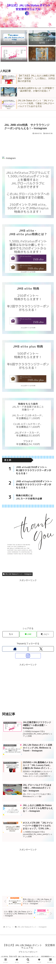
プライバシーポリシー (28, 952)
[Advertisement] (28, 143)
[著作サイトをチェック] (15, 649)
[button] (45, 634)
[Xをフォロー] (41, 649)
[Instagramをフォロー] (28, 655)
